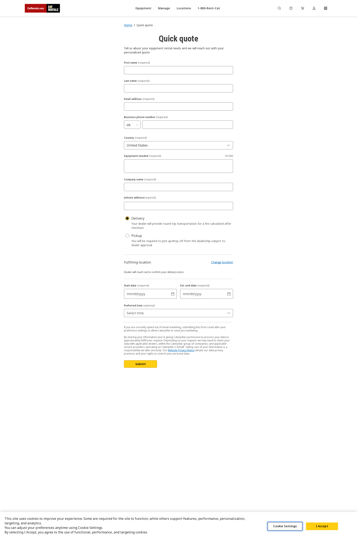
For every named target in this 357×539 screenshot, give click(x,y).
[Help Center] (291, 8)
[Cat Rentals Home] (42, 8)
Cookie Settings (285, 526)
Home (128, 25)
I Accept (322, 526)
